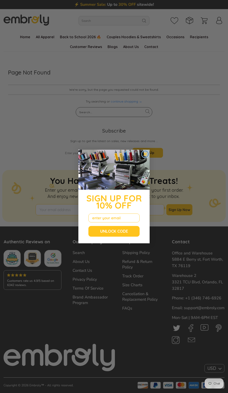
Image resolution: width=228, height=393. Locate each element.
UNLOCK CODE (114, 231)
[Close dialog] (145, 154)
